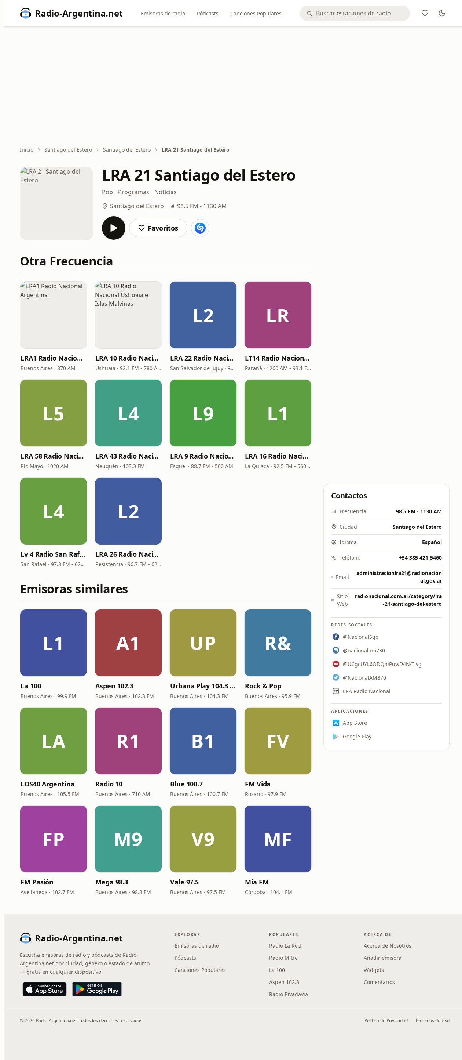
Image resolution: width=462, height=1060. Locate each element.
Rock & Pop (263, 685)
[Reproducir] (113, 228)
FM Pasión (37, 882)
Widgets (374, 969)
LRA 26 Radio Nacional (128, 554)
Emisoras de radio (163, 13)
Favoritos (163, 228)
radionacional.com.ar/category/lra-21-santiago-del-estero (398, 600)
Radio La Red (285, 945)
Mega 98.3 (111, 882)
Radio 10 (108, 783)
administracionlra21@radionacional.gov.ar (399, 576)
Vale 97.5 (184, 882)
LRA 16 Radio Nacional (278, 456)
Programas (133, 192)
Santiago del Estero (68, 149)
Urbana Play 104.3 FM (203, 685)
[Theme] (442, 13)
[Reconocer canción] (200, 228)
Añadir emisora (383, 957)
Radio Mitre (283, 957)
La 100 (31, 685)
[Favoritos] (425, 13)
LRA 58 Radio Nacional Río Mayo (54, 456)
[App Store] (44, 989)
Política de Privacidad (386, 1020)
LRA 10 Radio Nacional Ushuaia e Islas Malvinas (128, 358)
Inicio (26, 149)
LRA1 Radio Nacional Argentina (54, 358)
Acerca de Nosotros (387, 945)
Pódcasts (208, 13)
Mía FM (256, 882)
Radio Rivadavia (288, 994)
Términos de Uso (432, 1020)
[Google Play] (97, 989)
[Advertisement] (235, 87)
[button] (53, 315)
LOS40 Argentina (48, 783)
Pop (107, 192)
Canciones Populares (256, 13)
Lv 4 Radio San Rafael (54, 554)
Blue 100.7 (186, 783)
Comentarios (379, 981)
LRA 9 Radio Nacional (203, 456)
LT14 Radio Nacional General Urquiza (278, 358)
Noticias (165, 192)
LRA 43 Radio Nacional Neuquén (128, 456)
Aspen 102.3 (114, 685)
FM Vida (258, 783)
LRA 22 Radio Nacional (203, 358)
